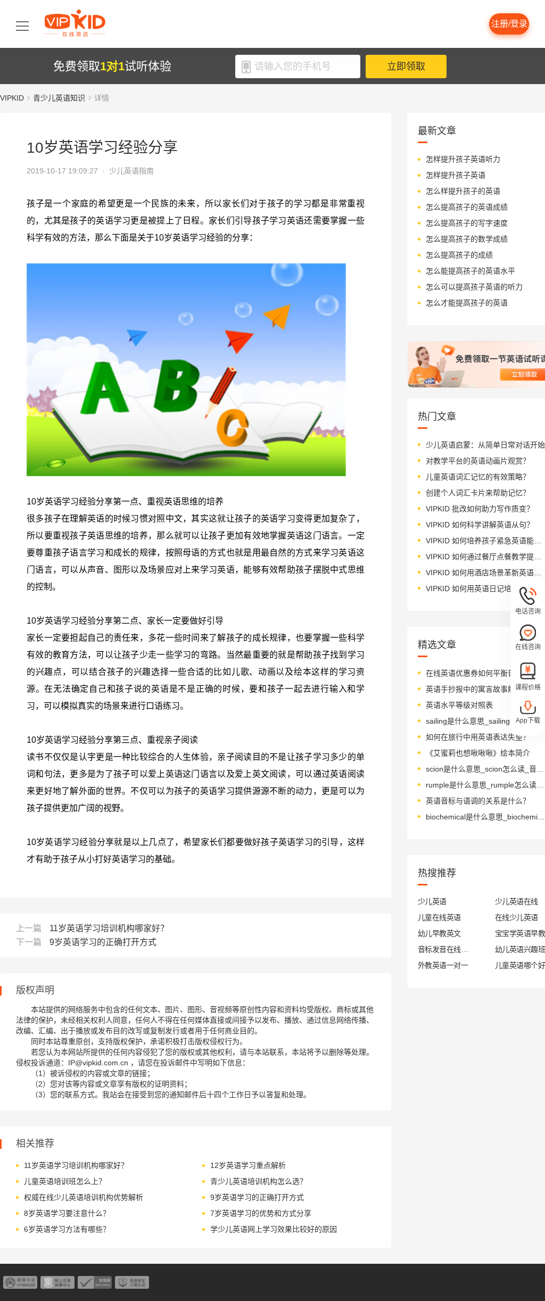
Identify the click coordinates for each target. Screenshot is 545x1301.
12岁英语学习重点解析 (248, 1165)
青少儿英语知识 (59, 98)
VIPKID (12, 98)
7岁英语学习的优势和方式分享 (260, 1213)
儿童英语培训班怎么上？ (65, 1181)
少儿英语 (432, 901)
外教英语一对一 (443, 965)
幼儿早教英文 (439, 933)
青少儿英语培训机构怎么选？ (258, 1181)
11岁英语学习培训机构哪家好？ (109, 928)
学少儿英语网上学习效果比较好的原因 (273, 1229)
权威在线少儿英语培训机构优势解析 (83, 1197)
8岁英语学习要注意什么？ (67, 1213)
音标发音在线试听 (443, 949)
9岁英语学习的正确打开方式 (102, 942)
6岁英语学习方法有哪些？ (67, 1229)
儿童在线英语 (439, 917)
